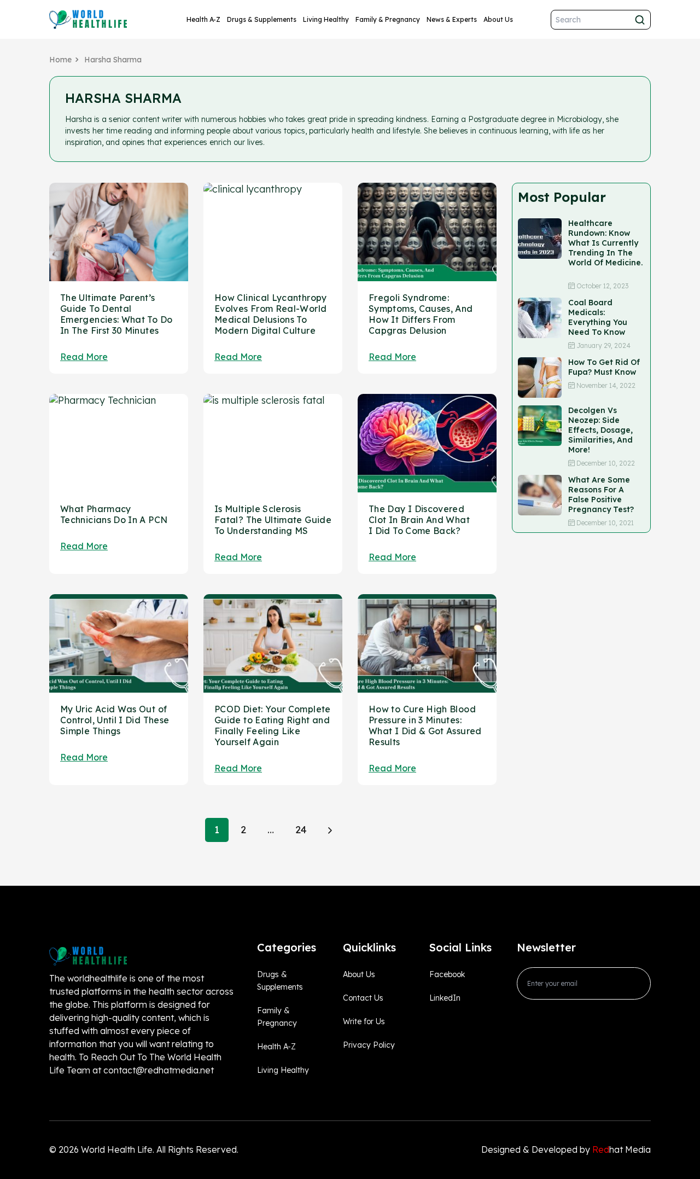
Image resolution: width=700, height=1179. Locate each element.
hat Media (621, 1149)
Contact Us (363, 998)
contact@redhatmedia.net (158, 1070)
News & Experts (452, 19)
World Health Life (117, 1149)
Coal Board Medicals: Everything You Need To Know (597, 317)
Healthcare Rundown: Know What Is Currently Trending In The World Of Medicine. (605, 247)
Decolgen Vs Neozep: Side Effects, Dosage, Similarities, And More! (600, 430)
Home (60, 60)
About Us (498, 19)
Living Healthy (326, 19)
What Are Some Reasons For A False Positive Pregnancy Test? (601, 494)
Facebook (447, 974)
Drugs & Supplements (261, 19)
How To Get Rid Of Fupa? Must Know (604, 367)
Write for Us (364, 1021)
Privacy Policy (369, 1045)
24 (301, 829)
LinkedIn (444, 998)
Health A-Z (203, 19)
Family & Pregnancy (387, 19)
